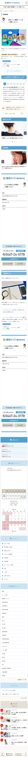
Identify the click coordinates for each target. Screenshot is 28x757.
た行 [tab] (14, 83)
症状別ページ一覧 (22, 679)
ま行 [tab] (24, 83)
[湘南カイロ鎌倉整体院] (12, 2)
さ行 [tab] (11, 83)
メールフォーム (7, 310)
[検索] (21, 113)
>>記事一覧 (14, 706)
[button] (2, 133)
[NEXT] (24, 509)
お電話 (19, 310)
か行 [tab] (8, 83)
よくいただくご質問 (15, 64)
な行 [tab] (17, 83)
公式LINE (14, 310)
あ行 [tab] (5, 83)
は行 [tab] (21, 83)
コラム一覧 (23, 698)
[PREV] (3, 509)
